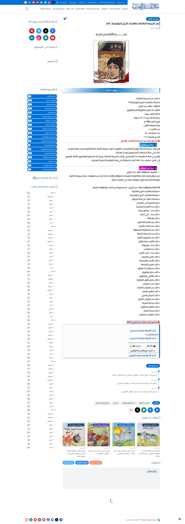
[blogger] (25, 2)
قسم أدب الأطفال (153, 19)
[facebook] (57, 2)
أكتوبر (50, 282)
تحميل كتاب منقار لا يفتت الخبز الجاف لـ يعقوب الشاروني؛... (136, 383)
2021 (52, 410)
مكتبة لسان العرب (132, 519)
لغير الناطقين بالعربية (42, 169)
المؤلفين (104, 8)
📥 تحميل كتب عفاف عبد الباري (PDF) (143, 322)
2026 (52, 192)
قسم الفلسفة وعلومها (42, 149)
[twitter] (53, 2)
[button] (150, 410)
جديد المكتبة (121, 2)
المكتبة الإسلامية (92, 8)
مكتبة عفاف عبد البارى (102, 403)
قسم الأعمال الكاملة (42, 128)
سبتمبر (50, 237)
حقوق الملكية (92, 2)
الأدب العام (70, 8)
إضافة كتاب (63, 2)
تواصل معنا (72, 2)
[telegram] (45, 2)
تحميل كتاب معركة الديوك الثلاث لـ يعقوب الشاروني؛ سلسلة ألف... (76, 453)
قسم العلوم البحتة (42, 145)
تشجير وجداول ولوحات (42, 116)
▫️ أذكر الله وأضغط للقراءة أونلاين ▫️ (142, 355)
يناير (51, 222)
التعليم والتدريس (58, 8)
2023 (52, 320)
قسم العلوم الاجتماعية (42, 141)
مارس (50, 215)
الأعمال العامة (45, 8)
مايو (51, 207)
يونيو (50, 204)
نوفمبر (50, 234)
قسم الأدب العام (42, 124)
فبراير (50, 219)
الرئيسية (125, 8)
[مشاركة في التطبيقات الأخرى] (131, 410)
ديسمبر (50, 230)
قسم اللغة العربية (42, 153)
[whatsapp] (41, 2)
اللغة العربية (80, 8)
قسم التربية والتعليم (42, 136)
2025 (52, 226)
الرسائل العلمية (42, 104)
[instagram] (49, 2)
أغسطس (49, 196)
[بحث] (26, 8)
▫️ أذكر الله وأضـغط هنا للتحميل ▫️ (143, 331)
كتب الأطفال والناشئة (128, 403)
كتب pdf (115, 403)
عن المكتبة (81, 2)
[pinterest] (37, 2)
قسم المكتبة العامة (42, 157)
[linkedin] (29, 2)
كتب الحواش (42, 161)
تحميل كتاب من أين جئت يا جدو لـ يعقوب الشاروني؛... (138, 391)
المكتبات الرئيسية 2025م (107, 2)
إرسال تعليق (152, 471)
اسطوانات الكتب (42, 100)
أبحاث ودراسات (42, 96)
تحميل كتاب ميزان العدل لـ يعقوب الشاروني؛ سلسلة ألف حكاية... (134, 375)
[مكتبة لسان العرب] (145, 6)
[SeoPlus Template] (158, 519)
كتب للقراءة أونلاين (42, 165)
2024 (52, 271)
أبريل (50, 211)
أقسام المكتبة (114, 8)
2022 (52, 361)
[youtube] (33, 2)
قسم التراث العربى (42, 132)
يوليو (50, 200)
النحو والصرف (42, 112)
